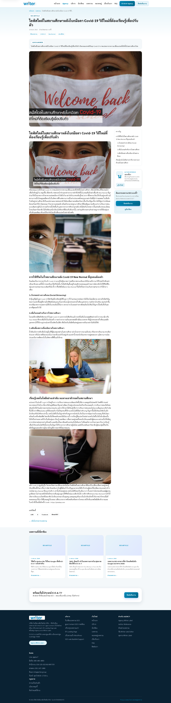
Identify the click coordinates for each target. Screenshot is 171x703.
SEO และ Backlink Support (74, 639)
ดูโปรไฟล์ (120, 185)
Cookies (127, 700)
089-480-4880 (39, 661)
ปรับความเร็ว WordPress (73, 635)
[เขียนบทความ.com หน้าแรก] (30, 3)
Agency (65, 3)
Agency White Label (125, 620)
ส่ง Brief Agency (127, 3)
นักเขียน (81, 3)
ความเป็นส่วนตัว (34, 683)
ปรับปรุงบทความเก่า (72, 628)
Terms (131, 700)
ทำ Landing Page (71, 632)
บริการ (73, 3)
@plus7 (35, 657)
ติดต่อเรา (95, 646)
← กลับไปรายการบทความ (38, 521)
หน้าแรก (57, 3)
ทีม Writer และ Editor (126, 632)
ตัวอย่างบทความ (123, 628)
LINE (32, 514)
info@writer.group (39, 672)
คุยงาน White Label (125, 635)
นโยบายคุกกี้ (33, 686)
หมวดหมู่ (98, 3)
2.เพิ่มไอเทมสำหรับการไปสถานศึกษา (128, 149)
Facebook (45, 514)
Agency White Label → (38, 643)
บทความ (89, 3)
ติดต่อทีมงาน (142, 3)
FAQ (115, 3)
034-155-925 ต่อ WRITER (45, 664)
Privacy (122, 700)
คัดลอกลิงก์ (55, 514)
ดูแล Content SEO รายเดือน (75, 624)
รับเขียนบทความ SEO (72, 620)
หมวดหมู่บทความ (97, 635)
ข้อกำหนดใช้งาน (34, 690)
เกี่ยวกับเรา (108, 3)
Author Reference (124, 624)
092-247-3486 (40, 668)
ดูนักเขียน (128, 209)
